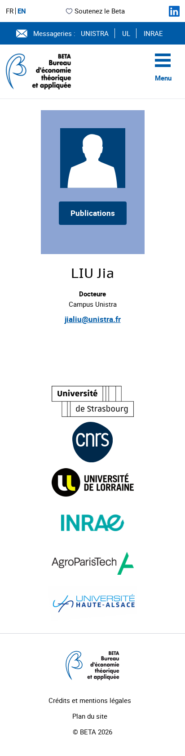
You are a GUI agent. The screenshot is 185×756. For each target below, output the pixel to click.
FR (9, 11)
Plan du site (89, 715)
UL (126, 33)
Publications (92, 213)
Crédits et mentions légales (89, 700)
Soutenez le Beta (100, 10)
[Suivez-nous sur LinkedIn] (174, 11)
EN (22, 11)
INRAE (153, 33)
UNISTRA (95, 33)
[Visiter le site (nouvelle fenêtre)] (93, 401)
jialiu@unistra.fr (93, 319)
